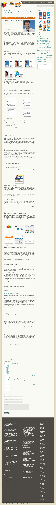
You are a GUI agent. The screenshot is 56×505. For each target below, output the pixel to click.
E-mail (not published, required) (10, 399)
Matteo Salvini (6, 22)
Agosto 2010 (42, 496)
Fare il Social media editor (9, 430)
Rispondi (33, 375)
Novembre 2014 (42, 433)
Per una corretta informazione (28, 471)
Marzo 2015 (42, 428)
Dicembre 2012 (42, 463)
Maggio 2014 (42, 440)
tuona (8, 20)
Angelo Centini (25, 137)
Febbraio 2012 (42, 475)
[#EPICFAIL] (26, 17)
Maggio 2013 (42, 456)
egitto (49, 41)
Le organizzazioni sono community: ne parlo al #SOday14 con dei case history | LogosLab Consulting (29, 422)
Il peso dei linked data (9, 471)
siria (43, 56)
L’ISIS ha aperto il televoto (27, 477)
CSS (30, 503)
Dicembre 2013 (42, 447)
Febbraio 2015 (42, 429)
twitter (27, 359)
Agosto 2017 (42, 423)
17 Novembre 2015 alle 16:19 (15, 376)
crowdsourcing (43, 40)
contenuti (39, 40)
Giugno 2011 (42, 484)
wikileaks (44, 61)
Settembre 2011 (42, 480)
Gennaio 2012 (42, 476)
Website (5, 402)
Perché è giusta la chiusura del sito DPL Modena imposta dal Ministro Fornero (11, 462)
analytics (39, 34)
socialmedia (48, 56)
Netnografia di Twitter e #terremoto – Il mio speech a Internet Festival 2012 (11, 453)
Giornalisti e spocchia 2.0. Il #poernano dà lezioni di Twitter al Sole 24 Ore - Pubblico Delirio (28, 433)
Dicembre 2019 (42, 421)
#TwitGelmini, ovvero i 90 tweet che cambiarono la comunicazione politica (11, 465)
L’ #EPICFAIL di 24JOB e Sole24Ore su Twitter (29, 435)
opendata (39, 53)
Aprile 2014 (42, 441)
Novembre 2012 (42, 464)
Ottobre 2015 (42, 427)
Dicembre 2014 (42, 432)
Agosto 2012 (42, 467)
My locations (50, 2)
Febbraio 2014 (42, 444)
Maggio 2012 (42, 471)
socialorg (44, 57)
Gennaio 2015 (42, 431)
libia (49, 50)
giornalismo (13, 359)
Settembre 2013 (42, 451)
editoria (46, 41)
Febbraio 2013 (42, 460)
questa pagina (13, 137)
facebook (39, 45)
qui (9, 138)
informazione (46, 49)
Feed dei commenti (9, 478)
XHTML (27, 503)
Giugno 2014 (42, 439)
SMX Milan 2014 (8, 421)
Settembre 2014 (42, 435)
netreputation (18, 359)
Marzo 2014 (42, 443)
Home (24, 2)
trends (43, 59)
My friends (35, 2)
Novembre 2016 (42, 425)
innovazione (39, 50)
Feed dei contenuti (9, 477)
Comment (6, 404)
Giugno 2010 (42, 499)
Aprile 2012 (42, 472)
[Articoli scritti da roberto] (21, 17)
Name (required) (7, 396)
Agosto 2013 (42, 452)
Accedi (7, 476)
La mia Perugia (8, 425)
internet (43, 50)
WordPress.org (8, 480)
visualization (40, 61)
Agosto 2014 (42, 436)
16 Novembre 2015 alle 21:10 (15, 363)
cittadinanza (41, 36)
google (38, 49)
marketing (39, 52)
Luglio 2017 (42, 424)
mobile (43, 52)
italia (45, 50)
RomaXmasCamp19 (26, 447)
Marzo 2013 (42, 459)
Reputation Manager (18, 31)
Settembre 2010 (42, 495)
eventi (48, 43)
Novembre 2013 (42, 448)
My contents (43, 2)
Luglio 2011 (42, 483)
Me (29, 2)
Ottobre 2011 (42, 479)
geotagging (40, 47)
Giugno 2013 (42, 455)
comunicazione (42, 39)
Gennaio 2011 (42, 491)
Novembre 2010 (42, 492)
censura (45, 34)
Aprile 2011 (42, 487)
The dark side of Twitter (9, 470)
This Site (9, 503)
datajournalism (40, 41)
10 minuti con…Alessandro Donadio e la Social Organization (28, 430)
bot (9, 190)
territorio (39, 59)
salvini (25, 359)
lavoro (48, 50)
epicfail (5, 359)
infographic (41, 49)
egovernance (40, 43)
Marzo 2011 (42, 488)
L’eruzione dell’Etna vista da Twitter (11, 431)
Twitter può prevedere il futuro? (10, 429)
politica (22, 359)
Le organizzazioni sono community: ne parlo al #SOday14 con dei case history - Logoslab (29, 428)
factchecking (9, 359)
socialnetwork (40, 57)
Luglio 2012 (42, 468)
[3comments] (31, 17)
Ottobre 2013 (42, 449)
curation (46, 40)
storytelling (48, 57)
